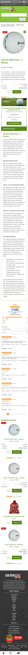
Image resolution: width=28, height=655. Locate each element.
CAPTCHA (14, 120)
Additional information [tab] (9, 128)
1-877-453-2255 (6, 1)
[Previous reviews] (5, 414)
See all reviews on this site (15, 314)
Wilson (14, 619)
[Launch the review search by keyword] (26, 332)
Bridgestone (14, 597)
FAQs (21, 647)
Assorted (14, 596)
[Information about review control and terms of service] (21, 312)
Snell (14, 608)
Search (10, 653)
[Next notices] (24, 414)
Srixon (14, 610)
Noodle (14, 605)
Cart (16, 652)
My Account (3, 653)
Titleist (14, 615)
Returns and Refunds (22, 645)
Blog (26, 647)
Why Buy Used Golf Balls (14, 648)
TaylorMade (14, 613)
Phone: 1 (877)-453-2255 (14, 628)
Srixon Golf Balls (10, 24)
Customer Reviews (14, 647)
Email (14, 114)
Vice (14, 618)
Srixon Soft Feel (20, 24)
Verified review (6, 339)
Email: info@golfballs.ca (14, 630)
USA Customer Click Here (14, 632)
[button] (25, 32)
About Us (4, 645)
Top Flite (14, 616)
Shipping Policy (11, 645)
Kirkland (14, 601)
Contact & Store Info (14, 626)
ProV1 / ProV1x (14, 594)
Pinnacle (14, 607)
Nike (14, 604)
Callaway (14, 599)
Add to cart (17, 91)
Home (4, 24)
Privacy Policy (4, 647)
